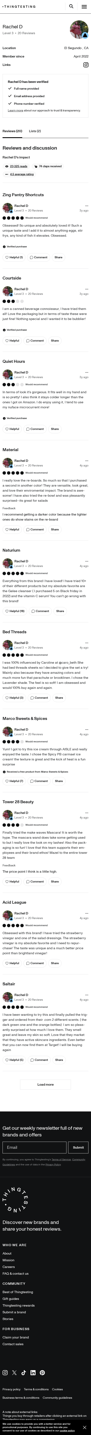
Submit (78, 1147)
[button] (16, 166)
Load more (45, 1084)
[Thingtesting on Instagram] (5, 1373)
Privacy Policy (53, 1164)
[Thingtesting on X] (14, 1373)
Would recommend (36, 218)
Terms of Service (61, 1159)
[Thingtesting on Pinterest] (42, 1373)
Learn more (15, 110)
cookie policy (67, 1430)
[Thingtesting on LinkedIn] (33, 1373)
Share (58, 257)
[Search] (71, 6)
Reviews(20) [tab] (12, 131)
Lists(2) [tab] (35, 131)
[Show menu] (84, 6)
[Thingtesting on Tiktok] (23, 1373)
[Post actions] (86, 205)
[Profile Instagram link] (85, 64)
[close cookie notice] (84, 1427)
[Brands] (20, 6)
